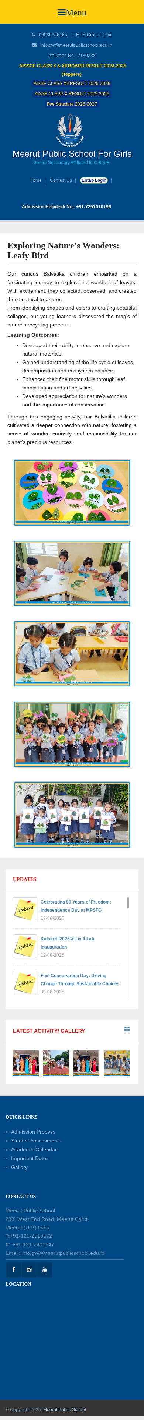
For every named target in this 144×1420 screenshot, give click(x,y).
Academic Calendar (34, 1149)
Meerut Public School (64, 1409)
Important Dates (30, 1158)
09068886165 (52, 35)
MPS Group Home (94, 35)
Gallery (19, 1167)
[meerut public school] (72, 130)
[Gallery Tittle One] (26, 1063)
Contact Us (61, 180)
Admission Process (33, 1132)
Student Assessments (36, 1141)
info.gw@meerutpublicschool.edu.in (76, 45)
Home (36, 180)
